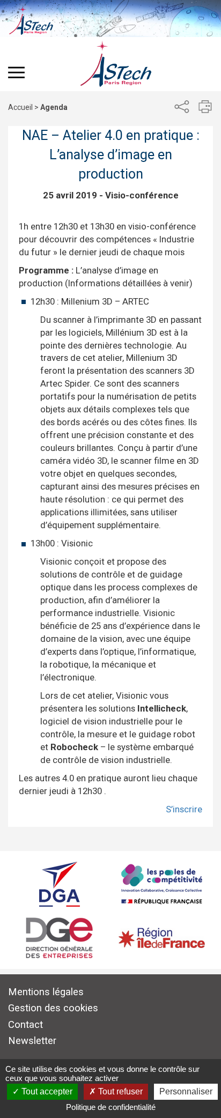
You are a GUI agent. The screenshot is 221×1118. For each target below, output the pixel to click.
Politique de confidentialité (111, 1107)
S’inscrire (184, 809)
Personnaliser (185, 1091)
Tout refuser (119, 1091)
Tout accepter (45, 1091)
